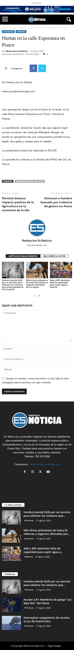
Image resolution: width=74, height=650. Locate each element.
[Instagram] (33, 472)
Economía (29, 538)
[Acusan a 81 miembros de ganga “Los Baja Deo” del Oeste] (11, 605)
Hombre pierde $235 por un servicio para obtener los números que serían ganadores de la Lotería (12, 285)
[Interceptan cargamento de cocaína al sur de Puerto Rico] (11, 623)
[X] (42, 68)
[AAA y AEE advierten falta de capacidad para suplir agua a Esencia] (61, 270)
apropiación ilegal (25, 181)
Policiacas (24, 27)
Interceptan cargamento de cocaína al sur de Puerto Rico (47, 619)
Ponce (40, 181)
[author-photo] (37, 228)
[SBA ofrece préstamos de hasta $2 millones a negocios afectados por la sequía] (37, 270)
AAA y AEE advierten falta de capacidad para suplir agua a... (43, 550)
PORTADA (21, 31)
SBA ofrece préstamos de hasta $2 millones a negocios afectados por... (47, 532)
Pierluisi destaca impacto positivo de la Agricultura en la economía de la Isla (18, 204)
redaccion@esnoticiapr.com (45, 464)
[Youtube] (48, 472)
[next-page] (39, 296)
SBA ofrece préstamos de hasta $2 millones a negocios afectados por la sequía (37, 283)
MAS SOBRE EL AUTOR (54, 256)
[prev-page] (35, 296)
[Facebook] (33, 68)
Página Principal (9, 27)
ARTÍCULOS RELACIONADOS (23, 256)
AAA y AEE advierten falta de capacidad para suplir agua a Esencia (60, 283)
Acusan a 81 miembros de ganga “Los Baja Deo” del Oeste (48, 601)
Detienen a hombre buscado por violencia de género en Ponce (56, 202)
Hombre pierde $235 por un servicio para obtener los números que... (47, 514)
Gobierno (28, 556)
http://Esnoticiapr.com (37, 245)
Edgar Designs (54, 645)
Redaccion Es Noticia (17, 51)
